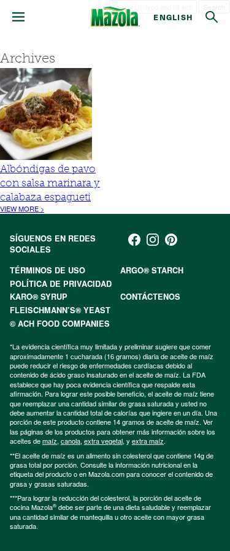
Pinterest (171, 240)
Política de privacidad (61, 283)
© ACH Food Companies (60, 323)
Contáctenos (150, 296)
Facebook (134, 240)
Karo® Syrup (38, 296)
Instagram (153, 240)
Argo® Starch (151, 270)
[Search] (211, 17)
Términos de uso (47, 270)
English (173, 16)
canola (70, 441)
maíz (49, 441)
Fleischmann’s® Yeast (60, 310)
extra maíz (148, 441)
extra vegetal (103, 441)
